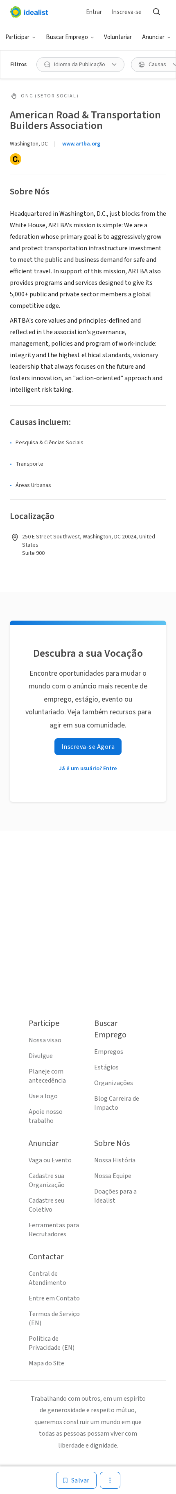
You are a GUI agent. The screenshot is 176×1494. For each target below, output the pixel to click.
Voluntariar (118, 37)
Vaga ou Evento (50, 1160)
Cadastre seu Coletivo (46, 1205)
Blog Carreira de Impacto (116, 1103)
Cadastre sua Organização (47, 1180)
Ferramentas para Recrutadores (54, 1230)
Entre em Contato (54, 1298)
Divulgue (41, 1055)
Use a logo (43, 1096)
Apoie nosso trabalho (46, 1116)
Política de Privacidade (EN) (51, 1343)
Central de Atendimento (47, 1278)
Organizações (113, 1083)
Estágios (106, 1067)
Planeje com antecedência (47, 1076)
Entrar (94, 12)
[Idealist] (29, 12)
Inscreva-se (127, 12)
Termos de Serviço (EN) (54, 1318)
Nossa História (114, 1160)
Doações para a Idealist (115, 1196)
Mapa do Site (46, 1363)
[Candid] (15, 159)
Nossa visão (45, 1040)
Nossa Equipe (112, 1175)
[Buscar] (156, 12)
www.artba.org (81, 144)
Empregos (108, 1051)
